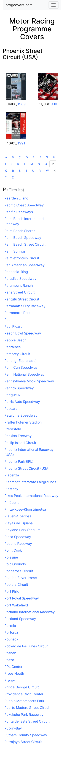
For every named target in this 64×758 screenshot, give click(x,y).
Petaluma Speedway (21, 415)
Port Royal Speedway (21, 598)
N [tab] (39, 164)
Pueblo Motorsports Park (24, 701)
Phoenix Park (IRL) (18, 461)
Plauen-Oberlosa (17, 516)
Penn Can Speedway (21, 367)
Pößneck (11, 639)
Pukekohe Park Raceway (24, 714)
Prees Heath (14, 673)
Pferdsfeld (12, 429)
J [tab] (11, 164)
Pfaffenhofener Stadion (23, 422)
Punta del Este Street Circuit (27, 721)
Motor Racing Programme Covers (32, 29)
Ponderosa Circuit (18, 571)
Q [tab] (6, 170)
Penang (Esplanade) (20, 361)
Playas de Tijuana (18, 523)
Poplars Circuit (16, 584)
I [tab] (5, 164)
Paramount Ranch (18, 285)
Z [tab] (13, 177)
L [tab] (25, 164)
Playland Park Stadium (22, 530)
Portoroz (11, 632)
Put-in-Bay (13, 728)
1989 (22, 104)
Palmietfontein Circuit (21, 258)
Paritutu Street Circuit (21, 299)
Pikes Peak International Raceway (31, 496)
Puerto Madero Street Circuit (27, 707)
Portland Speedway (20, 619)
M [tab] (31, 164)
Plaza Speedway (17, 537)
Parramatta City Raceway (25, 306)
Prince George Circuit (21, 687)
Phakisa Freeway (18, 436)
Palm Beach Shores (19, 231)
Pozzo (9, 660)
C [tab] (20, 157)
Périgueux (12, 395)
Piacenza (11, 475)
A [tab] (6, 157)
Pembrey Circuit (17, 354)
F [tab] (40, 157)
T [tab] (26, 170)
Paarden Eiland (16, 198)
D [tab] (27, 157)
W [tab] (47, 170)
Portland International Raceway (29, 612)
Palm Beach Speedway (22, 237)
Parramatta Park (17, 313)
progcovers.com (19, 5)
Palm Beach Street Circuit (25, 244)
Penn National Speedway (24, 374)
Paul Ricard (13, 326)
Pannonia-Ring (16, 272)
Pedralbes (12, 347)
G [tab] (47, 157)
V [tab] (40, 170)
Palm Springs (15, 251)
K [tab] (18, 164)
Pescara (10, 408)
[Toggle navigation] (53, 5)
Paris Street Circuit (19, 292)
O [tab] (46, 164)
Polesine (11, 557)
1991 (21, 143)
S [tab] (20, 170)
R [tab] (13, 170)
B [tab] (13, 157)
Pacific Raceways (18, 212)
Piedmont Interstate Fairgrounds (30, 482)
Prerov (9, 680)
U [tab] (33, 170)
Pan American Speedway (24, 265)
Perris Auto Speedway (22, 401)
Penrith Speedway (19, 388)
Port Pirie (11, 591)
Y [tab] (6, 177)
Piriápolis (11, 502)
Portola (10, 626)
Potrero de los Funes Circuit (26, 646)
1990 (53, 104)
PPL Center (13, 666)
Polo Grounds (15, 564)
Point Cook (13, 550)
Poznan (10, 653)
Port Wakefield (16, 605)
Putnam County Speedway (25, 735)
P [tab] (53, 164)
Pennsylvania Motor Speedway (29, 381)
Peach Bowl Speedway (22, 333)
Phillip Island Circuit (20, 443)
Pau (7, 320)
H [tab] (54, 157)
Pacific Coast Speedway (24, 205)
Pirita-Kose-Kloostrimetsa (25, 509)
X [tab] (54, 170)
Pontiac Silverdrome (20, 578)
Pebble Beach (15, 340)
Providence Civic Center (23, 694)
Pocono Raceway (18, 543)
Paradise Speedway (20, 278)
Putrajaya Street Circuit (23, 742)
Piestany (11, 489)
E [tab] (33, 157)
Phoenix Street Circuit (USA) (22, 54)
